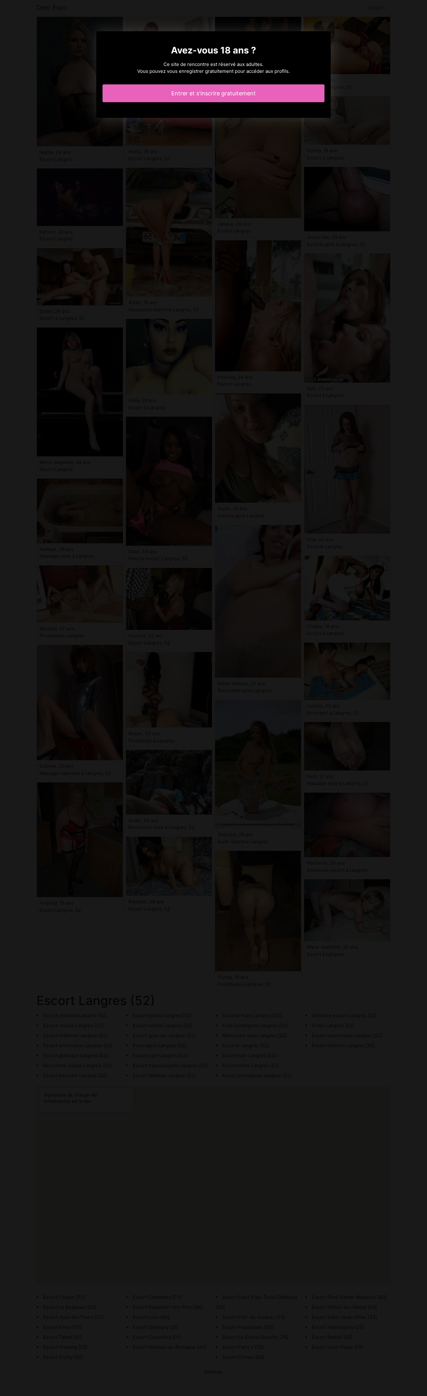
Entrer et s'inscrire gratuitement (213, 93)
